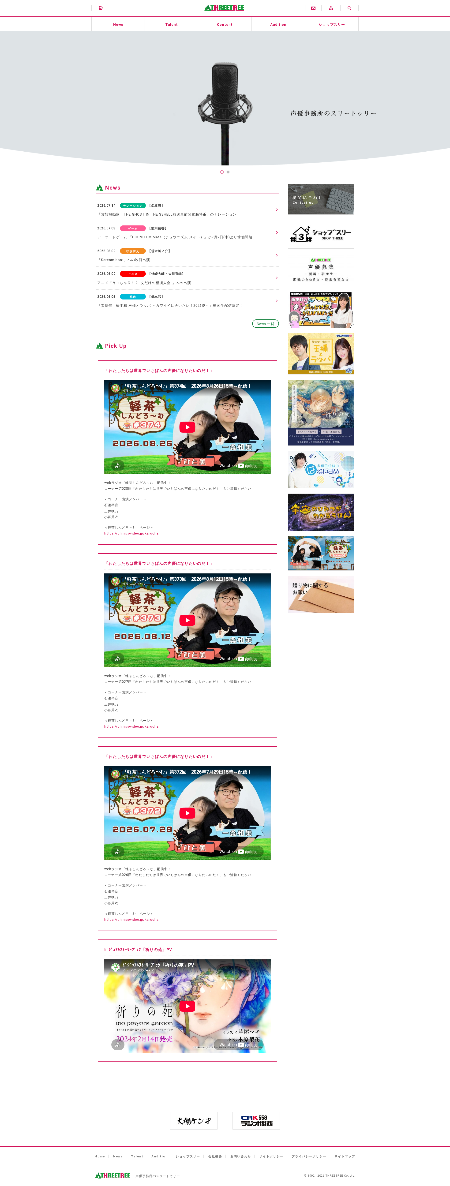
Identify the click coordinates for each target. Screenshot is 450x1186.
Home (100, 1156)
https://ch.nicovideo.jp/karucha (131, 533)
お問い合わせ (240, 1156)
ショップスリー (332, 24)
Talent (171, 24)
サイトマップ (344, 1156)
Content (225, 24)
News (118, 24)
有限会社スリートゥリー (223, 14)
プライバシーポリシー (309, 1156)
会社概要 (215, 1156)
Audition (278, 24)
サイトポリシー (271, 1156)
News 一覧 (265, 324)
